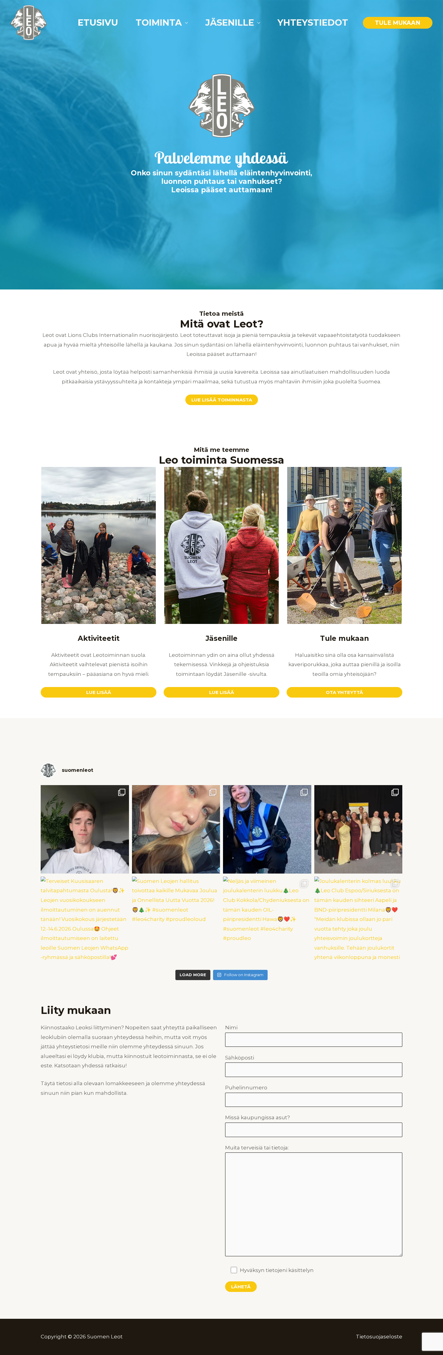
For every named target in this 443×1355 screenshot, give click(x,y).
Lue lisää (221, 692)
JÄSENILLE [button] (229, 22)
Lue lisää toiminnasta (221, 400)
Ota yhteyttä (344, 692)
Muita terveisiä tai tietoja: (257, 1148)
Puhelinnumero (246, 1088)
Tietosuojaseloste (379, 1337)
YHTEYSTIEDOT (313, 22)
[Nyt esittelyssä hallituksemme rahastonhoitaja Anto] (85, 829)
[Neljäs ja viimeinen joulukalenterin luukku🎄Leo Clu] (267, 921)
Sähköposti (239, 1058)
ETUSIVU (98, 22)
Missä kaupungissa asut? (257, 1117)
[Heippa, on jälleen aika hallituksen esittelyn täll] (267, 829)
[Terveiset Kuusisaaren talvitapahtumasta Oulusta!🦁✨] (85, 921)
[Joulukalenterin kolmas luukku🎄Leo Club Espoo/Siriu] (358, 921)
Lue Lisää (98, 692)
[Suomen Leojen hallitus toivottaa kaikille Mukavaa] (176, 921)
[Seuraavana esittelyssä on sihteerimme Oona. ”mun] (176, 829)
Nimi (231, 1027)
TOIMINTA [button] (159, 22)
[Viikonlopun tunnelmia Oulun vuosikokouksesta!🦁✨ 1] (358, 829)
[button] (397, 23)
